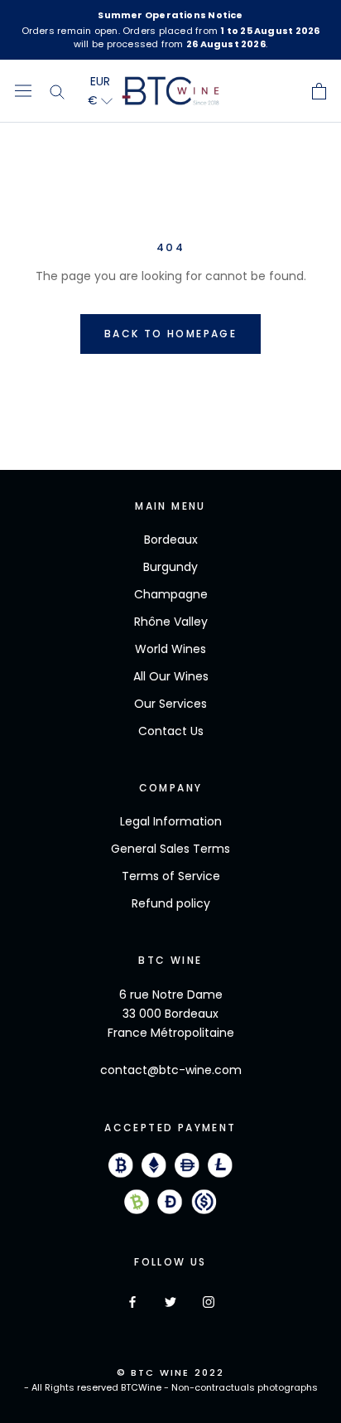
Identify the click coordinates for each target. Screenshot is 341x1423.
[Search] (57, 91)
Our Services (170, 703)
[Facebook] (132, 1301)
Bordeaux (171, 539)
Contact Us (171, 731)
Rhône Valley (171, 621)
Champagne (171, 594)
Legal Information (171, 821)
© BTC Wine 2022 (171, 1372)
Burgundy (170, 567)
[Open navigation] (23, 91)
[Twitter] (170, 1301)
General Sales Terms (170, 848)
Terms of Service (171, 876)
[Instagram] (208, 1301)
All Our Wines (171, 676)
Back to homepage (170, 334)
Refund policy (171, 903)
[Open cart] (319, 91)
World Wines (170, 649)
